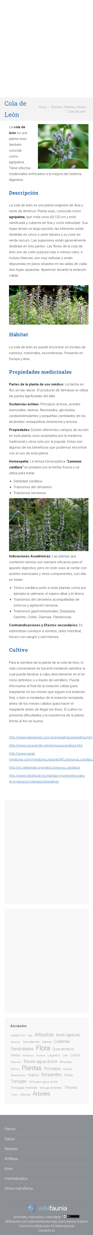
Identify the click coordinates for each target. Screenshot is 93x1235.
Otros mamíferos (19, 1188)
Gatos (10, 1139)
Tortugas (18, 1081)
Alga (29, 1035)
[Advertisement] (46, 48)
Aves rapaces (68, 1035)
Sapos (33, 1075)
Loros (75, 1055)
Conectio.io (46, 1230)
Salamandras (18, 1075)
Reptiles (11, 1148)
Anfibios (11, 1158)
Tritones (70, 1087)
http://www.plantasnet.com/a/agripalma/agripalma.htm (51, 737)
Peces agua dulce (40, 1061)
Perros (15, 1069)
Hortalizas (28, 1055)
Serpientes (51, 1074)
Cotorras (47, 1042)
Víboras (25, 1094)
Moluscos (16, 1062)
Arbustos (44, 1034)
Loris (65, 1055)
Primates (52, 1068)
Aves (9, 1168)
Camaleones (31, 1042)
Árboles (41, 1093)
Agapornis (18, 1035)
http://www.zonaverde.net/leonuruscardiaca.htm (46, 745)
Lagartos (54, 1055)
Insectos (40, 1055)
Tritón (14, 1094)
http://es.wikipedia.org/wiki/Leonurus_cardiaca (44, 768)
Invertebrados (16, 1178)
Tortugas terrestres (51, 1087)
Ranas (67, 1069)
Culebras (62, 1041)
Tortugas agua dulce (43, 1081)
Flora (43, 1048)
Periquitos (66, 1062)
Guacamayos (63, 1049)
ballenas (15, 1042)
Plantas (32, 1068)
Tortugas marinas (24, 1088)
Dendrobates (22, 1049)
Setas (68, 1075)
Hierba (15, 1055)
